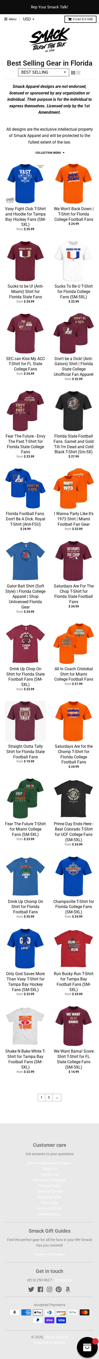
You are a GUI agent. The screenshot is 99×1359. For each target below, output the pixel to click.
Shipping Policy (49, 1197)
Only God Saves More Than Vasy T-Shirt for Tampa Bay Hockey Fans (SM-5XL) (25, 981)
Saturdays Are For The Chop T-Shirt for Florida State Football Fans (74, 594)
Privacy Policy (49, 1186)
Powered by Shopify (49, 1343)
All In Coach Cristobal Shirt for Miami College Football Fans (73, 674)
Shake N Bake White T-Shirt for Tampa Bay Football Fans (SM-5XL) (25, 1059)
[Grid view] (73, 72)
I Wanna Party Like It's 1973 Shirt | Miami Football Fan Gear (73, 519)
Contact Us (49, 1174)
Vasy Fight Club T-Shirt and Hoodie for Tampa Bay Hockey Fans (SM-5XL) (25, 216)
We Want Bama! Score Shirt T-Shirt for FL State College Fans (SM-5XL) (74, 1059)
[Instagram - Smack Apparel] (49, 1289)
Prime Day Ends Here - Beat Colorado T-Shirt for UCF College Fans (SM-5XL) (73, 831)
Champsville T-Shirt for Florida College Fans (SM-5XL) (73, 907)
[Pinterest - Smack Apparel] (59, 1289)
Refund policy (49, 1214)
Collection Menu (48, 152)
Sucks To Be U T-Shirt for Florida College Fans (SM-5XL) (74, 291)
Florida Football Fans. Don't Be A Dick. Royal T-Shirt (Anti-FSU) (25, 519)
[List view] (78, 72)
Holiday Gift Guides (50, 1254)
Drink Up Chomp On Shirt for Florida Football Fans (25, 907)
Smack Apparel (56, 1337)
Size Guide (49, 1203)
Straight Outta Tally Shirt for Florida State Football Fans (25, 751)
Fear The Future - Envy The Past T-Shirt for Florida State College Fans (25, 444)
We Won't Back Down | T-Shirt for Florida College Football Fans (74, 214)
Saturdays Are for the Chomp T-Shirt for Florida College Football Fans (74, 754)
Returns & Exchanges (49, 1180)
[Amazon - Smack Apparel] (68, 1289)
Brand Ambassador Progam (49, 1163)
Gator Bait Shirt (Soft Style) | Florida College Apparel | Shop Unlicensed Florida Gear (25, 596)
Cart (83, 19)
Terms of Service (49, 1191)
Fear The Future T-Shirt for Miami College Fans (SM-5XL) (25, 829)
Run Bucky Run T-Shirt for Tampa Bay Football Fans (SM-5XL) (73, 981)
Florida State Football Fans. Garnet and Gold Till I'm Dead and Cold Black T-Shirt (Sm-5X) (74, 444)
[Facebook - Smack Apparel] (40, 1289)
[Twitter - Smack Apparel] (31, 1289)
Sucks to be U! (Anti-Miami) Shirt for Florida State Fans (25, 291)
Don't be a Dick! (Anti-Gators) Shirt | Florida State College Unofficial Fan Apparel (73, 366)
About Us (49, 1169)
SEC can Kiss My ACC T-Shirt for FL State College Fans (25, 364)
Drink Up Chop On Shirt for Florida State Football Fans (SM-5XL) (25, 676)
